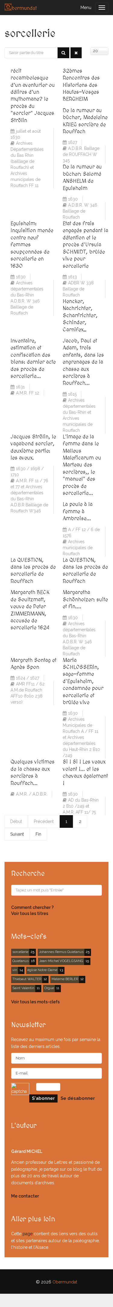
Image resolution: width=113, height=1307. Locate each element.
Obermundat (64, 1282)
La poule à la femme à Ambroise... (78, 511)
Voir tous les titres (29, 913)
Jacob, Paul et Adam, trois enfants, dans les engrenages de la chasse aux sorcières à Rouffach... (83, 362)
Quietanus (20, 961)
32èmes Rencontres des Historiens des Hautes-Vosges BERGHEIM (81, 85)
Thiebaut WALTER (26, 979)
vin (14, 970)
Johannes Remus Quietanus (61, 952)
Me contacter (25, 1196)
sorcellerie (20, 952)
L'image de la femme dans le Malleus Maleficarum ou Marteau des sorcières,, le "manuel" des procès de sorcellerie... (82, 465)
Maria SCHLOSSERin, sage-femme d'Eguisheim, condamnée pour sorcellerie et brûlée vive (83, 681)
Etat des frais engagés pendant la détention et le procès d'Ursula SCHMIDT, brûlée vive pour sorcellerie (85, 244)
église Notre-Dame (42, 970)
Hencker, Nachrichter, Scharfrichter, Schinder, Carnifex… (80, 315)
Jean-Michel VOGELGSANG (61, 961)
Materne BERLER (65, 979)
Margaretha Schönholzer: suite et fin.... (85, 599)
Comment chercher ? (32, 907)
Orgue (49, 988)
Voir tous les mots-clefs (35, 1001)
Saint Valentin (23, 988)
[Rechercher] (63, 52)
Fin (38, 834)
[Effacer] (76, 52)
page (28, 1233)
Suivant (17, 834)
